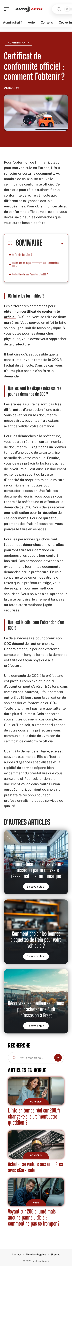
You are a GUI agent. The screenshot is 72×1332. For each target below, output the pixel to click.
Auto (36, 1202)
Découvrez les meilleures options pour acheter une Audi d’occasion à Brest (36, 1009)
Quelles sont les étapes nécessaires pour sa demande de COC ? (35, 264)
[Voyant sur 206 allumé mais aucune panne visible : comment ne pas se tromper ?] (36, 1192)
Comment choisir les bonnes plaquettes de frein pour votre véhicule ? (36, 939)
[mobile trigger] (7, 9)
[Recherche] (59, 9)
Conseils (36, 1101)
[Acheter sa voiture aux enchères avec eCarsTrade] (36, 1144)
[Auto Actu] (29, 9)
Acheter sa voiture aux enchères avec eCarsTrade (35, 1167)
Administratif (18, 42)
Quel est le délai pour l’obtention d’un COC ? (30, 274)
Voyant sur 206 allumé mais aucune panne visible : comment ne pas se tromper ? (34, 1217)
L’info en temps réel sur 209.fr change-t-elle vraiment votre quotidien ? (34, 1116)
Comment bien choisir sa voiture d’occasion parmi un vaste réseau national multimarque (36, 870)
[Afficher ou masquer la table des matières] (53, 243)
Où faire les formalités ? (22, 254)
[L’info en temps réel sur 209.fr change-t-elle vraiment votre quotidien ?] (36, 1091)
